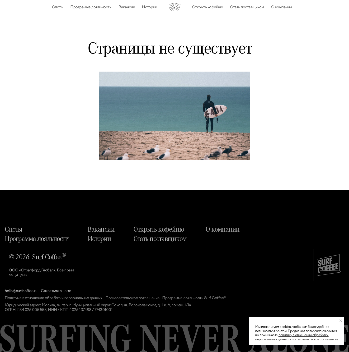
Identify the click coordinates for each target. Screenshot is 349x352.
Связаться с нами (56, 290)
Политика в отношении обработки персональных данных (53, 298)
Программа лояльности (90, 7)
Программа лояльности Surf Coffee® (194, 298)
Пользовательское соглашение (132, 298)
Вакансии (126, 7)
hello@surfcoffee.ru (21, 290)
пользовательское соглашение (315, 339)
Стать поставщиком (247, 7)
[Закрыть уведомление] (340, 320)
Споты (57, 7)
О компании (281, 7)
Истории (149, 7)
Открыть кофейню (207, 7)
